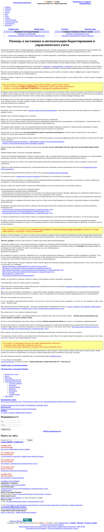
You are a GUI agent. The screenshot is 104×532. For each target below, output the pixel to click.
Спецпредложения (11, 22)
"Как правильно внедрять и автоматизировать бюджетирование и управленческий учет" (33, 270)
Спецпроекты (9, 23)
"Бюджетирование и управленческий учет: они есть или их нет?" (24, 266)
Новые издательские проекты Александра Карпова (18, 409)
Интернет (12, 389)
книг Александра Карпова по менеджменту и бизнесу (32, 494)
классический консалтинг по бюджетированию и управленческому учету (27, 213)
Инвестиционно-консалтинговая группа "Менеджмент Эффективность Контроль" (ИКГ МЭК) (52, 526)
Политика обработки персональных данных (63, 528)
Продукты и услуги (11, 374)
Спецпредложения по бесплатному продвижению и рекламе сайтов (24, 405)
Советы (7, 18)
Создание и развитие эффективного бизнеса (16, 412)
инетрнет (68, 66)
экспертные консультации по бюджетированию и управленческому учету (27, 209)
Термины (8, 9)
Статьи (7, 11)
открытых (46, 66)
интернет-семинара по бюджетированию (42, 110)
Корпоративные (14, 387)
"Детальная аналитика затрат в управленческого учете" (25, 501)
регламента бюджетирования (57, 173)
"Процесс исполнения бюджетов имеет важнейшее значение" (23, 143)
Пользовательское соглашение (36, 528)
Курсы (7, 12)
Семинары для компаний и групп (77, 34)
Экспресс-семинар (15, 383)
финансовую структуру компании (28, 176)
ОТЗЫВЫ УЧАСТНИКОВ (10, 481)
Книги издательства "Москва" (11, 498)
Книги (7, 376)
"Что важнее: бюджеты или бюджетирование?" (18, 275)
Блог (6, 14)
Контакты (8, 25)
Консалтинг (9, 396)
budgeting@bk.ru (85, 3)
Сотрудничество (10, 20)
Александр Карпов (7, 361)
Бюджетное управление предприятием (14, 470)
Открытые (12, 385)
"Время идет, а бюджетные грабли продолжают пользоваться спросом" (26, 268)
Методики (8, 378)
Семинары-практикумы (13, 381)
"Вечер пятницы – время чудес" (13, 273)
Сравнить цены (14, 394)
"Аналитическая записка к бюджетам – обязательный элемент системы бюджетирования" (33, 141)
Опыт (7, 16)
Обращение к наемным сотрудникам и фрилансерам (26, 35)
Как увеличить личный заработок (12, 478)
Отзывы (12, 392)
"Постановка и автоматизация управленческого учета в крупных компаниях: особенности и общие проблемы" (44, 505)
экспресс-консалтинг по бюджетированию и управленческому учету (26, 211)
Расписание (13, 391)
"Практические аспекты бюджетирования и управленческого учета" (24, 488)
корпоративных (57, 66)
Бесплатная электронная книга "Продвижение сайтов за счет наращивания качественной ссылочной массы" (38, 401)
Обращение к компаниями (26, 34)
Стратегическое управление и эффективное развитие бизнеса (22, 456)
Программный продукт (13, 380)
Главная (7, 7)
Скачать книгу (6, 490)
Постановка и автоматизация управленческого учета (19, 463)
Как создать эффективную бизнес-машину (15, 449)
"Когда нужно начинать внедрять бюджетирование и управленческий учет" (28, 272)
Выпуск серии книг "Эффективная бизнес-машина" (19, 512)
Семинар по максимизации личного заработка (77, 35)
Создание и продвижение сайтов (52, 525)
